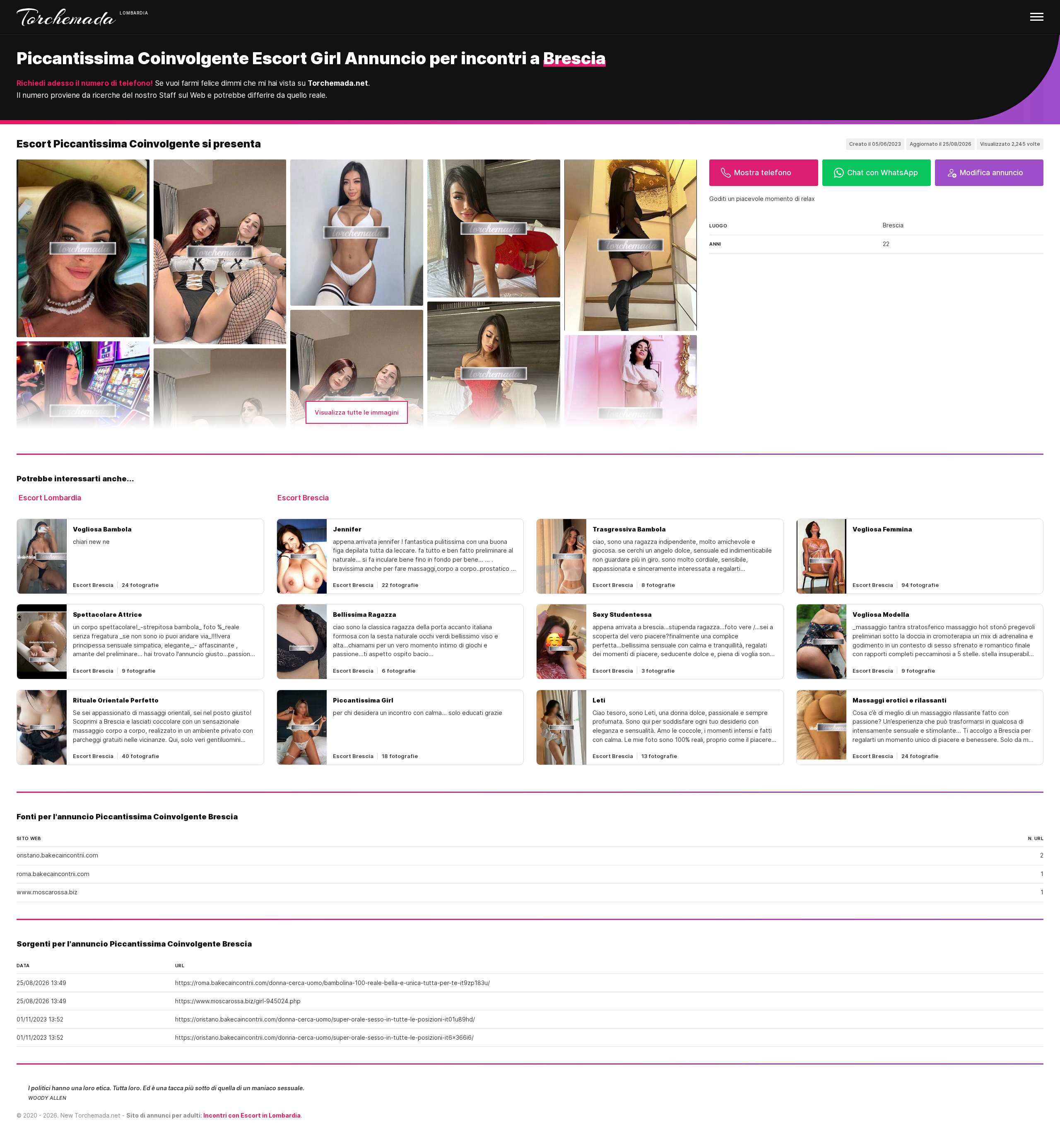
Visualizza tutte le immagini (357, 412)
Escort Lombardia (50, 497)
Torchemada (66, 17)
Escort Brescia (303, 497)
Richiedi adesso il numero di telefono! (85, 83)
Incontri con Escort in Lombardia (252, 1115)
